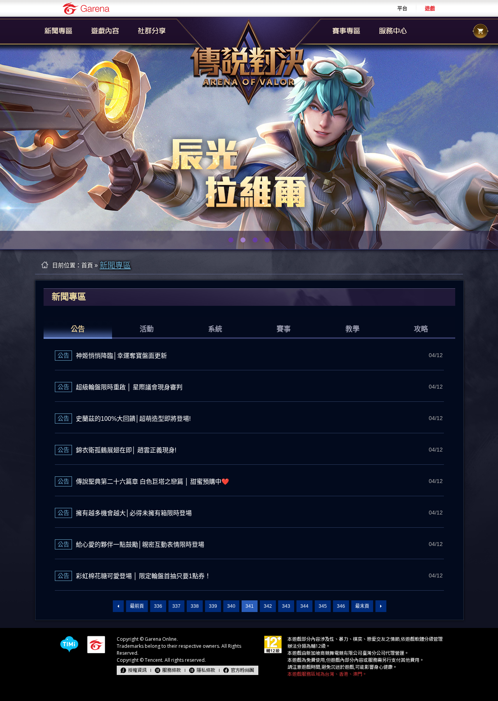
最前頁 (137, 606)
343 (286, 606)
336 (158, 606)
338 (195, 606)
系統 (215, 329)
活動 (147, 329)
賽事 (284, 329)
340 (231, 606)
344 (304, 606)
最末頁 (362, 606)
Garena (86, 8)
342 (268, 606)
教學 (352, 329)
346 (341, 606)
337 (176, 606)
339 (213, 606)
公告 (78, 329)
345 (323, 606)
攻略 (421, 329)
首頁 (87, 265)
